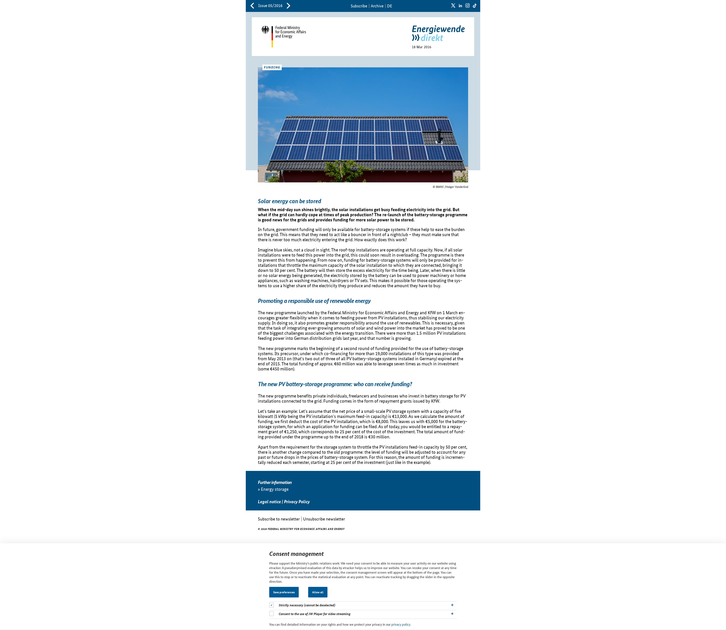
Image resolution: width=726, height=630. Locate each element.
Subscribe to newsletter (279, 518)
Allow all (317, 592)
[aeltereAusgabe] (252, 6)
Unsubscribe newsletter (324, 518)
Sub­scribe (359, 6)
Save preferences (284, 592)
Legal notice (269, 501)
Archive (377, 6)
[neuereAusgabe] (288, 6)
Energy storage (275, 489)
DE (389, 6)
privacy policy (400, 624)
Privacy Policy (297, 501)
